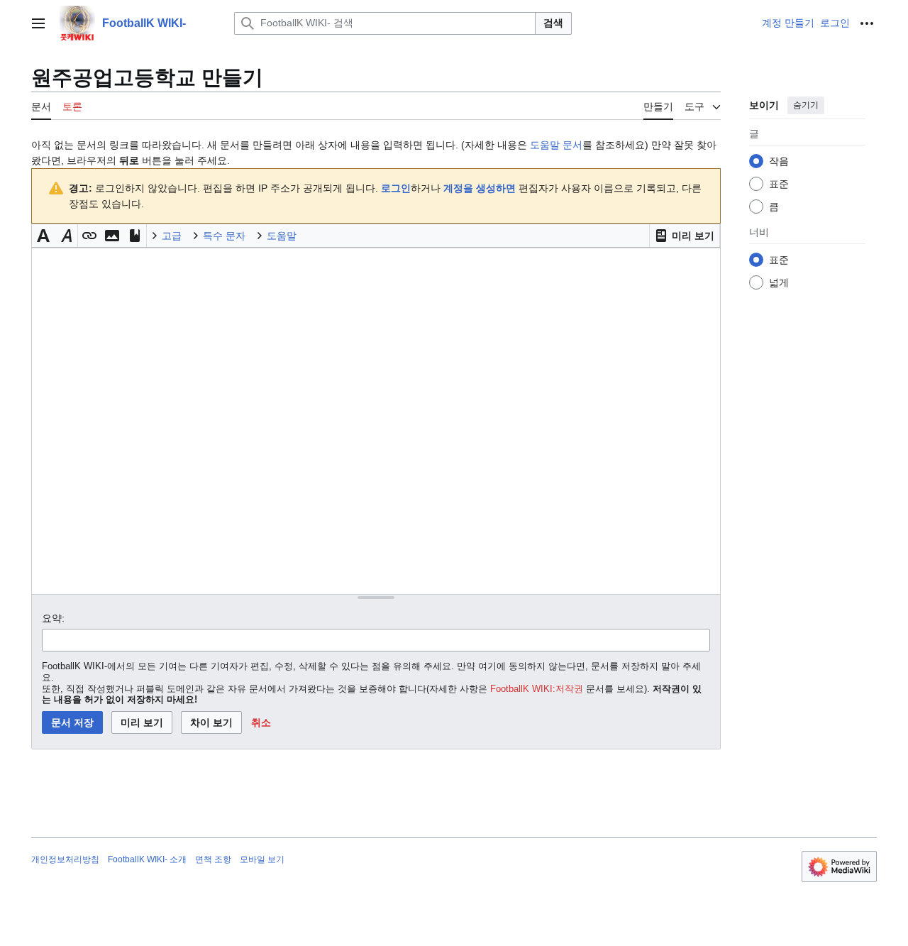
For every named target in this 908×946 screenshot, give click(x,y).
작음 (779, 161)
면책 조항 (213, 859)
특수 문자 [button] (224, 235)
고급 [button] (172, 235)
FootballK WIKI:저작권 (536, 689)
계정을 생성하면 (479, 188)
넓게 (779, 282)
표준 (779, 183)
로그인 (396, 188)
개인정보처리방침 (65, 859)
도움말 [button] (282, 235)
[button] (38, 23)
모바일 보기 (262, 859)
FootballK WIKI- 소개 (147, 859)
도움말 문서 (556, 144)
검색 (553, 22)
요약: (53, 618)
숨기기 (806, 105)
